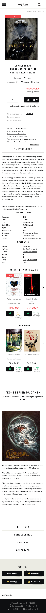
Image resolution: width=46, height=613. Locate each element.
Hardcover (26, 246)
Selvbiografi (27, 139)
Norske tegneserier (17, 139)
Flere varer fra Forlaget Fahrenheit (17, 128)
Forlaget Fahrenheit (30, 260)
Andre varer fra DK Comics (15, 131)
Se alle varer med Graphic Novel (16, 134)
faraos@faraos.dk (31, 609)
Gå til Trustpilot (7, 595)
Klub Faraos (35, 106)
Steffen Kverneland (20, 142)
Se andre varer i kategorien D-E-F (17, 136)
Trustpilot (29, 114)
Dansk (25, 262)
